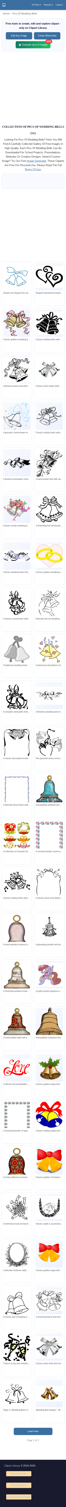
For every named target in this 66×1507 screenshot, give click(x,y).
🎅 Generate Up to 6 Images (34, 43)
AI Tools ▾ (36, 5)
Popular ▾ (48, 5)
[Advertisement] (33, 87)
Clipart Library (12, 1465)
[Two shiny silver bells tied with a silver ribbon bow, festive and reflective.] (49, 1347)
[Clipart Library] (4, 5)
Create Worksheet (47, 35)
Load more (33, 1431)
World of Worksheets (18, 1496)
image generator (36, 160)
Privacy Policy (18, 1485)
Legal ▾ (59, 5)
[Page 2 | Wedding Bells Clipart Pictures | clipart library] (16, 1393)
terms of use (33, 169)
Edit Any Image (19, 35)
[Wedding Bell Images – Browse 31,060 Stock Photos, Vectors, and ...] (49, 1393)
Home (6, 13)
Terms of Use (18, 1473)
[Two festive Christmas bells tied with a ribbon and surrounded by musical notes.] (16, 881)
